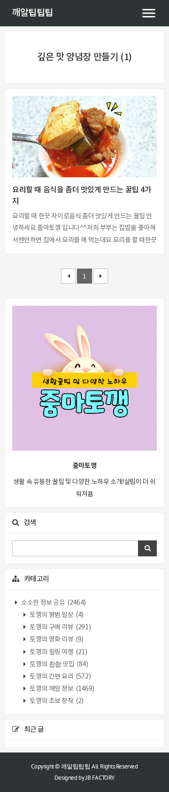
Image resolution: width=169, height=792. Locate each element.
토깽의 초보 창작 (56, 701)
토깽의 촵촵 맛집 (58, 664)
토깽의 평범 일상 (56, 615)
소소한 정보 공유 (53, 603)
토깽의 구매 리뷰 (60, 627)
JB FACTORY (100, 778)
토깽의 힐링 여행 (58, 652)
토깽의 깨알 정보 (61, 689)
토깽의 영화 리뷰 (56, 639)
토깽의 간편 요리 (60, 677)
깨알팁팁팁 (32, 13)
